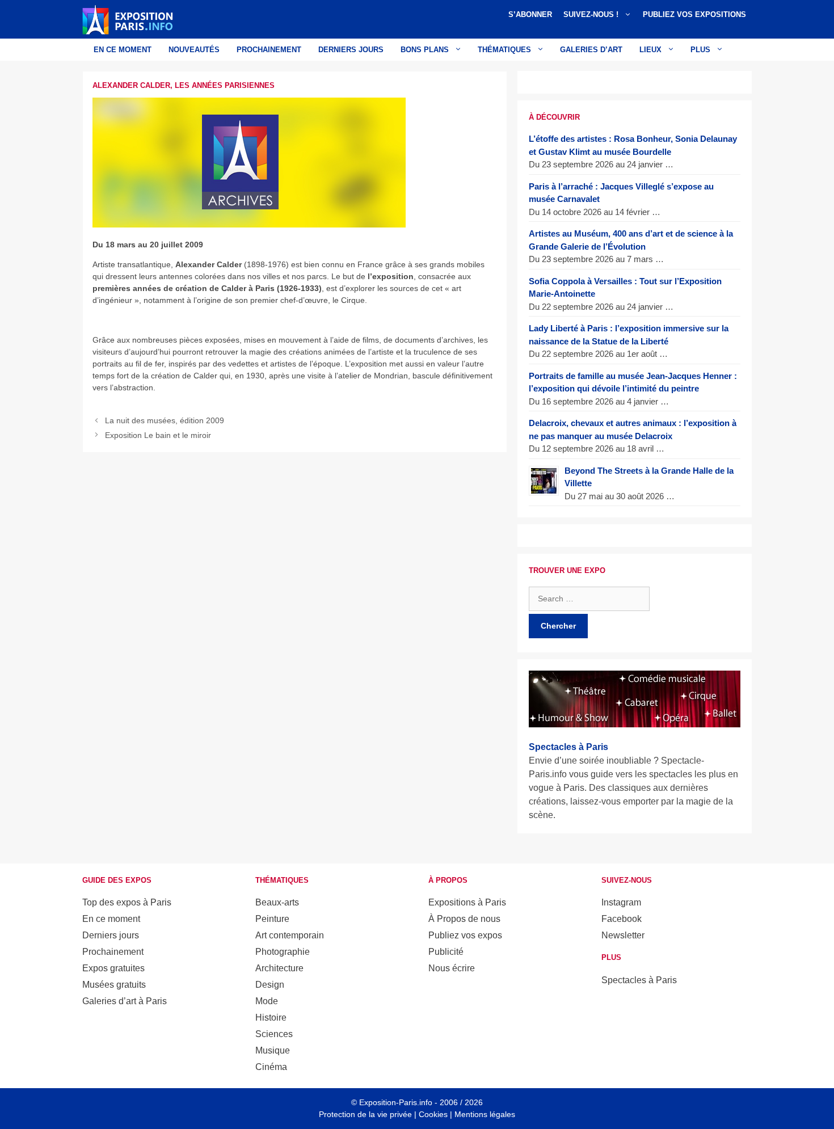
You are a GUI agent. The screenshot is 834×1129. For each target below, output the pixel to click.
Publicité (446, 952)
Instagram (621, 902)
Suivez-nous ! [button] (590, 14)
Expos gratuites (113, 968)
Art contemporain (289, 935)
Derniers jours (351, 49)
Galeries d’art (591, 49)
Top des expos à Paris (126, 902)
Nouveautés (194, 49)
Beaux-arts (277, 902)
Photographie (282, 952)
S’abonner (530, 14)
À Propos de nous (464, 919)
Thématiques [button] (504, 49)
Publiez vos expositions (694, 14)
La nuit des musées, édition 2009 (164, 420)
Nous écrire (451, 968)
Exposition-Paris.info (395, 1102)
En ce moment (122, 49)
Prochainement (269, 49)
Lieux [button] (650, 49)
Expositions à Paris (467, 902)
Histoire (271, 1017)
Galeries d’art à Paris (124, 1001)
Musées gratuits (114, 984)
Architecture (279, 968)
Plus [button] (700, 49)
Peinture (272, 919)
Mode (266, 1001)
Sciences (274, 1034)
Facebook (621, 919)
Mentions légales (484, 1114)
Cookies (433, 1114)
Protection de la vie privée (365, 1114)
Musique (272, 1050)
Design (269, 984)
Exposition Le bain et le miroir (158, 435)
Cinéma (271, 1067)
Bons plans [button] (425, 49)
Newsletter (623, 935)
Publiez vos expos (465, 935)
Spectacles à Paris (639, 980)
